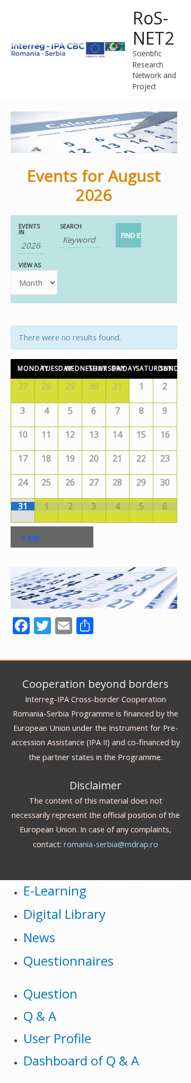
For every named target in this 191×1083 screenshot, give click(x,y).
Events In (29, 229)
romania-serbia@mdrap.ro (111, 844)
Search (71, 226)
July (30, 537)
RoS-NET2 (153, 27)
